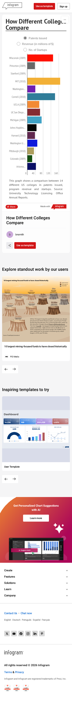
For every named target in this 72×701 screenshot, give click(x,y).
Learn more (36, 518)
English (7, 620)
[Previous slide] (6, 369)
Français (46, 620)
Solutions (9, 583)
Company (10, 595)
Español (36, 620)
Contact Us (10, 613)
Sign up (63, 6)
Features (9, 576)
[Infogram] (12, 6)
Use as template (44, 6)
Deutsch (16, 620)
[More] (65, 19)
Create (8, 570)
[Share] (9, 245)
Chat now (26, 613)
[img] (40, 57)
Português (26, 620)
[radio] (36, 38)
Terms (8, 672)
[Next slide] (14, 369)
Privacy (19, 672)
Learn (7, 589)
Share (12, 207)
